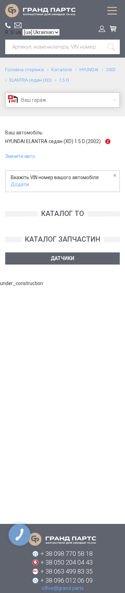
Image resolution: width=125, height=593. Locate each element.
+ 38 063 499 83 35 (66, 571)
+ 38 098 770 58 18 (66, 553)
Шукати (111, 47)
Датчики (62, 258)
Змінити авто (20, 156)
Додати (20, 184)
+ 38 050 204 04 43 (66, 562)
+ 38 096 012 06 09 (66, 580)
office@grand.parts (18, 25)
